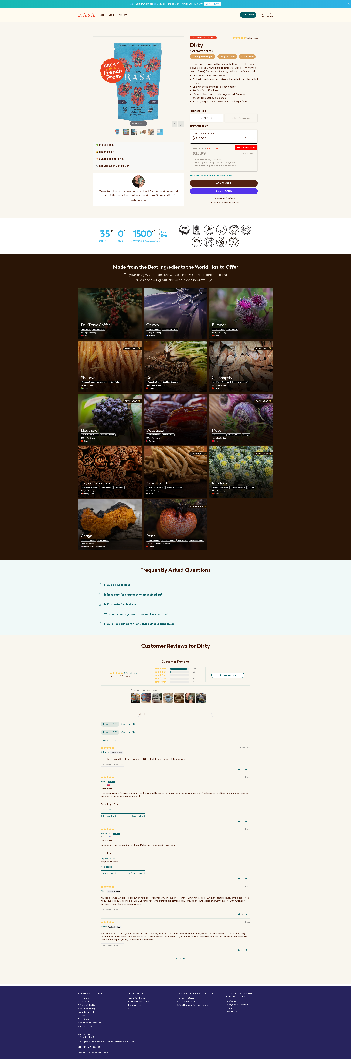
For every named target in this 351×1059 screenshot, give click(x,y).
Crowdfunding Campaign (89, 1023)
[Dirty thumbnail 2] (125, 131)
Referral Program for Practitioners (192, 1005)
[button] (239, 38)
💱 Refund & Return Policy (113, 166)
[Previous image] (174, 124)
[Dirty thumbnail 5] (151, 131)
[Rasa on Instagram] (85, 1048)
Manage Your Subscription (238, 1004)
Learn (111, 14)
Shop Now (248, 14)
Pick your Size (198, 111)
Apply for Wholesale (185, 1001)
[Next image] (181, 124)
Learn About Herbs (86, 1012)
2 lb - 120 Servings (241, 118)
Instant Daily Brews (136, 998)
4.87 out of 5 (130, 673)
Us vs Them (83, 1001)
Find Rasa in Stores (185, 998)
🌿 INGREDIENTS (105, 145)
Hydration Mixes (134, 1005)
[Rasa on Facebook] (80, 1048)
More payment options (224, 198)
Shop (101, 14)
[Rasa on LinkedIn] (99, 1048)
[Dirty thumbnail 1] (117, 131)
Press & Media (84, 1019)
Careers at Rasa (85, 1026)
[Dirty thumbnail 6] (159, 131)
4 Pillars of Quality (86, 1005)
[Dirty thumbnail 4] (142, 131)
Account (123, 14)
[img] (107, 747)
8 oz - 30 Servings (206, 118)
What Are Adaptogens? (89, 1008)
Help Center (231, 1001)
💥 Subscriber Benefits (110, 159)
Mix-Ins (130, 1008)
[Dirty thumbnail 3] (134, 131)
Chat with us (231, 1011)
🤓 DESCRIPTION (105, 152)
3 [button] (176, 958)
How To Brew (84, 998)
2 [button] (172, 958)
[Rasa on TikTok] (90, 1048)
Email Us (229, 1008)
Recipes (81, 1015)
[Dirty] (138, 81)
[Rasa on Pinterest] (95, 1048)
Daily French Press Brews (138, 1001)
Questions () (128, 724)
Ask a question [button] (228, 675)
